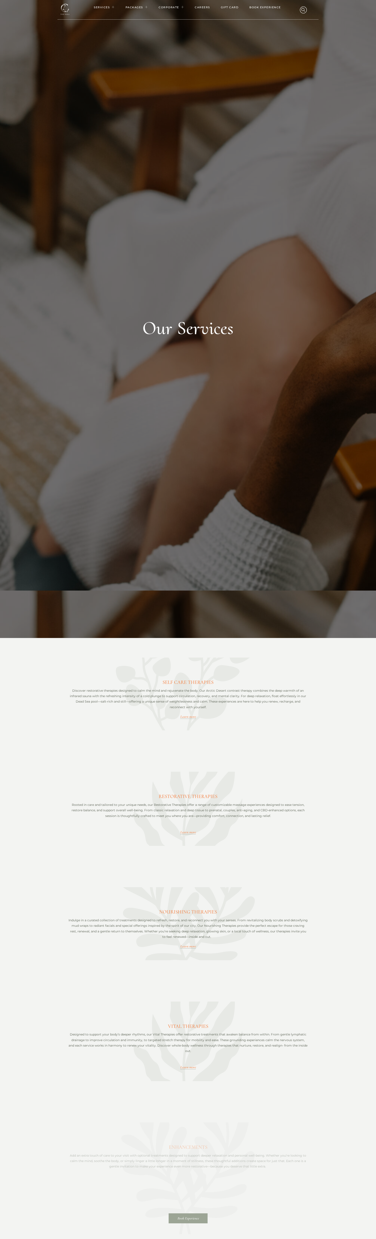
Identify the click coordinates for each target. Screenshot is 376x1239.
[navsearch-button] (303, 9)
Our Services (188, 328)
